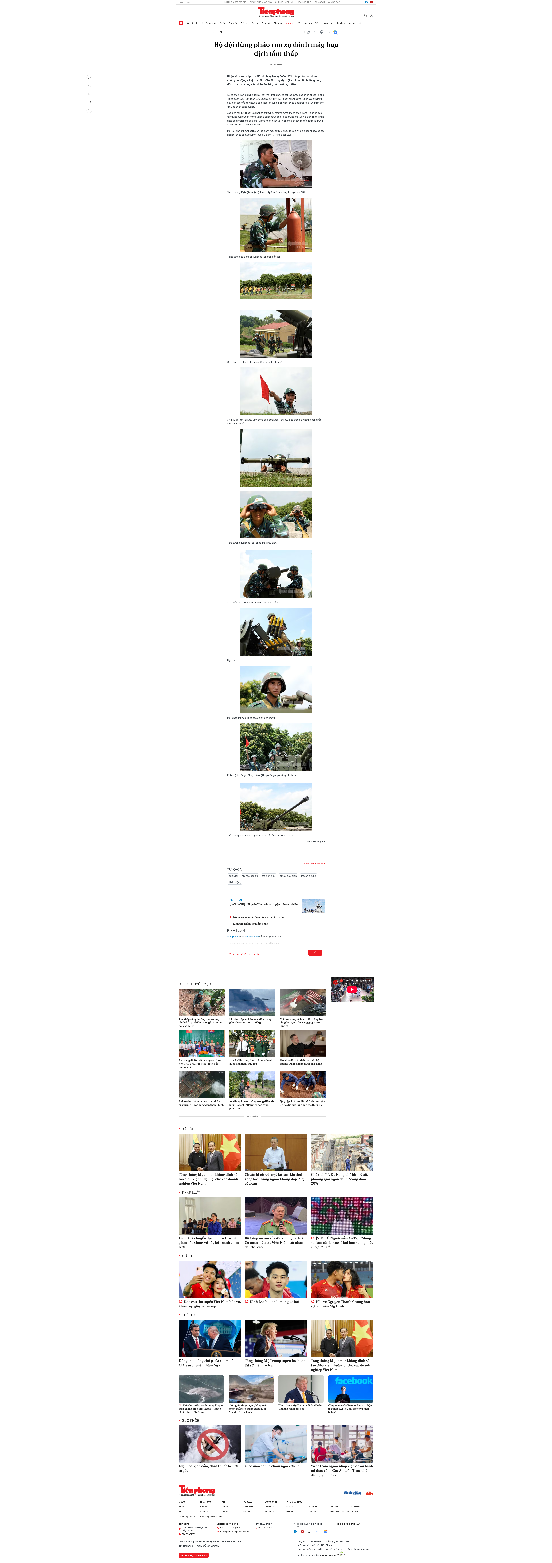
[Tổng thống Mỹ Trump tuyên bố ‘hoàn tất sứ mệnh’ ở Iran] (276, 1338)
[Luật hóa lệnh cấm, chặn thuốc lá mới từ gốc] (210, 1444)
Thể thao (278, 23)
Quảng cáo (334, 2)
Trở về (89, 110)
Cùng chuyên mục (195, 984)
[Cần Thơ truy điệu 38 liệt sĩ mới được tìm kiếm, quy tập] (252, 1043)
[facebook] (366, 2)
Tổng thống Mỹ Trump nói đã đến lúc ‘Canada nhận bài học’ (300, 1407)
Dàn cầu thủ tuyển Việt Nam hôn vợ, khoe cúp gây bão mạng (210, 1303)
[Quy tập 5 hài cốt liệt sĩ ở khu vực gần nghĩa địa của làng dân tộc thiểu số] (303, 1084)
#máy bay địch (288, 875)
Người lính (290, 23)
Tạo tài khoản (252, 936)
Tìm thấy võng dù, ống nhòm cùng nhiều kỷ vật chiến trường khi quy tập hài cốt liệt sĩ (201, 1022)
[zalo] (319, 1531)
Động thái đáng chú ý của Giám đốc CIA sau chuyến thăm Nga (207, 1362)
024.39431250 (188, 1534)
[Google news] (327, 1531)
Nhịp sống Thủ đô (187, 1516)
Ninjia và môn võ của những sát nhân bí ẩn (258, 917)
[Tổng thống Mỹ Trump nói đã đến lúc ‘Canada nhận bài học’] (301, 1389)
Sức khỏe (233, 23)
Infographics (294, 1502)
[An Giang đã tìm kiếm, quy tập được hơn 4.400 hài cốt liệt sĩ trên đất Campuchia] (202, 1043)
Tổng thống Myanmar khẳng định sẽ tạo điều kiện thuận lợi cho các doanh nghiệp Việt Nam (208, 1179)
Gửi (315, 952)
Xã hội (190, 23)
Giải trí (318, 23)
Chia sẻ (89, 86)
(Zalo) (238, 1527)
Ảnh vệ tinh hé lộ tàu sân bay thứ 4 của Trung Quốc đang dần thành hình (201, 1103)
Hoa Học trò (304, 2)
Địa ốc (222, 23)
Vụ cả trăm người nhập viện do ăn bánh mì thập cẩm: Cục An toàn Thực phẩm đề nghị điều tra (342, 1470)
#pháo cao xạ (250, 875)
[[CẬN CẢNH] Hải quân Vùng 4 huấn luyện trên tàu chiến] (313, 906)
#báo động (234, 882)
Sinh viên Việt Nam (284, 2)
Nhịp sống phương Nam (211, 1516)
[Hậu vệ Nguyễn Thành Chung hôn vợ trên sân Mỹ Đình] (342, 1279)
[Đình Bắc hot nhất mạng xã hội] (276, 1279)
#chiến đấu (268, 875)
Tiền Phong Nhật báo (261, 2)
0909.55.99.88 (227, 1527)
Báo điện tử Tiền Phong (276, 12)
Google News (335, 32)
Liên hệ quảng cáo (227, 1524)
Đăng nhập (232, 936)
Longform (271, 1502)
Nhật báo (205, 1502)
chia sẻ (309, 32)
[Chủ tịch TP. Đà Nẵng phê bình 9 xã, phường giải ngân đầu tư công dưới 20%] (342, 1152)
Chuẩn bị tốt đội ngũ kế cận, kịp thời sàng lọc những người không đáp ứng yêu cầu (274, 1179)
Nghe (89, 78)
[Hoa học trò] (369, 1493)
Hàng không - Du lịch (339, 1511)
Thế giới (244, 23)
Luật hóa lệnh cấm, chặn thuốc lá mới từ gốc (208, 1468)
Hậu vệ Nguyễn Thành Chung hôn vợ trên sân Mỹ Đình (340, 1303)
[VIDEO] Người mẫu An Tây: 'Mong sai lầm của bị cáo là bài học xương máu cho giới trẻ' (342, 1242)
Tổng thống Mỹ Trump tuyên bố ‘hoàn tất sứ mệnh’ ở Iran (275, 1362)
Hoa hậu (352, 23)
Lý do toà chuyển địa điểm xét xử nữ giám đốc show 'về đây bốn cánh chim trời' (209, 1242)
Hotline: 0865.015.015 (235, 2)
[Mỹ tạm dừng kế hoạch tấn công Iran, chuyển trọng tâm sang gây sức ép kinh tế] (303, 1002)
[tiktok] (311, 1531)
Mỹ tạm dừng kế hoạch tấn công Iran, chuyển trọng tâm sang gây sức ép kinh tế (302, 1022)
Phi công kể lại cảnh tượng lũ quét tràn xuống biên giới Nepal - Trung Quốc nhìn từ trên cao (201, 1409)
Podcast (248, 1502)
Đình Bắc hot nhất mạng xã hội (274, 1301)
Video (361, 23)
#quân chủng (308, 875)
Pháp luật (266, 23)
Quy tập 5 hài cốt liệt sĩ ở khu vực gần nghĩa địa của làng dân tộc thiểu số (302, 1103)
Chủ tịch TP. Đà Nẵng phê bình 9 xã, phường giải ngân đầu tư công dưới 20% (339, 1179)
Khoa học (340, 23)
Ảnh (224, 1502)
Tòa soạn (320, 2)
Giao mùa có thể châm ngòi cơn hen (273, 1466)
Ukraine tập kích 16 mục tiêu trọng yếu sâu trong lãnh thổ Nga (250, 1020)
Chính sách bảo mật (348, 1524)
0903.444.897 (265, 1527)
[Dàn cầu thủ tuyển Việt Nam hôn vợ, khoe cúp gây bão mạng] (210, 1279)
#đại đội (233, 875)
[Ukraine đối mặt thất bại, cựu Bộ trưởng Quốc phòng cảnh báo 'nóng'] (303, 1043)
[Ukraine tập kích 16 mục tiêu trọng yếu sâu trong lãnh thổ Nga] (252, 1002)
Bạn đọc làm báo (195, 1555)
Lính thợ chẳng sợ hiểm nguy (250, 923)
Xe (299, 23)
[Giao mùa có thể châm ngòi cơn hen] (276, 1444)
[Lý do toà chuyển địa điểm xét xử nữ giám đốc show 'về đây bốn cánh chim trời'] (210, 1216)
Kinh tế (199, 23)
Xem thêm (371, 23)
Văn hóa (308, 23)
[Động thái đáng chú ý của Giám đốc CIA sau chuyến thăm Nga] (210, 1338)
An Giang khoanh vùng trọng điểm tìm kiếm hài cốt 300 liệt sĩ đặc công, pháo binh (252, 1105)
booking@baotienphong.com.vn (234, 1531)
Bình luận (89, 102)
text (315, 32)
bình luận (328, 32)
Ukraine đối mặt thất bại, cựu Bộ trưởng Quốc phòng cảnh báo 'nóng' (301, 1061)
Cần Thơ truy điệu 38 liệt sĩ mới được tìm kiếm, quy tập (250, 1061)
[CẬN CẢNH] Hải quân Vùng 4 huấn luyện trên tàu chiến (264, 904)
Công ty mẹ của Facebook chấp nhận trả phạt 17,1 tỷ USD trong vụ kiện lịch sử (350, 1409)
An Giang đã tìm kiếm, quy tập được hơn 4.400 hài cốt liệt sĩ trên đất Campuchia (200, 1063)
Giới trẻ (255, 23)
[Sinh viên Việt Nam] (352, 1493)
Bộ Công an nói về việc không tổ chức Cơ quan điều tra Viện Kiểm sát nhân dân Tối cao (274, 1242)
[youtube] (371, 2)
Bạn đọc (312, 1511)
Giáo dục (328, 23)
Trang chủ (181, 23)
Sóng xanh (211, 23)
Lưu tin (89, 94)
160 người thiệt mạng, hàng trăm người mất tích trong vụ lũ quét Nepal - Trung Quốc (248, 1409)
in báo (322, 32)
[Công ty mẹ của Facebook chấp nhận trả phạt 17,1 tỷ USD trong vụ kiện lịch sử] (350, 1389)
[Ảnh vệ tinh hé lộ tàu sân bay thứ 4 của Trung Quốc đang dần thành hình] (202, 1084)
